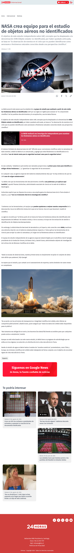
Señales (63, 2)
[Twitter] (66, 96)
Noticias (19, 16)
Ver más (23, 140)
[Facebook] (61, 96)
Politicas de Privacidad (37, 545)
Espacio (4, 358)
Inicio (3, 16)
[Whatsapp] (57, 96)
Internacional (11, 16)
